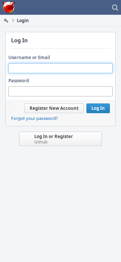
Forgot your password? (34, 118)
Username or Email (29, 57)
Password (18, 81)
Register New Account (54, 108)
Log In (98, 108)
